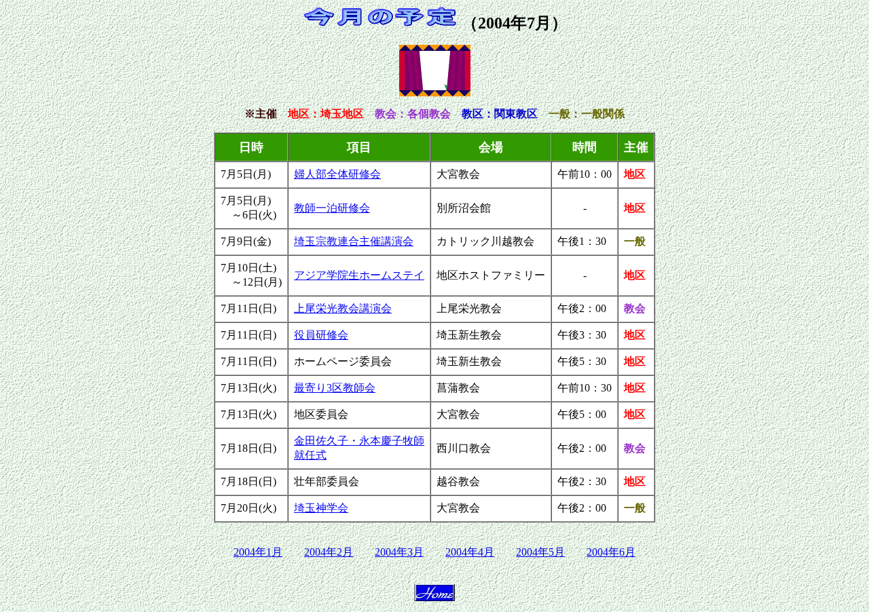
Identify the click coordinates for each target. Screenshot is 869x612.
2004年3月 (399, 552)
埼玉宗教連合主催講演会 (353, 241)
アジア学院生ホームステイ (359, 275)
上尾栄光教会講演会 (343, 308)
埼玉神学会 (321, 508)
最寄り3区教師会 (334, 388)
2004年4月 (469, 552)
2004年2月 (328, 552)
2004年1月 (258, 552)
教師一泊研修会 (332, 208)
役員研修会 (321, 335)
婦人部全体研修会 (337, 174)
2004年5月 (540, 552)
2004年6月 (611, 552)
